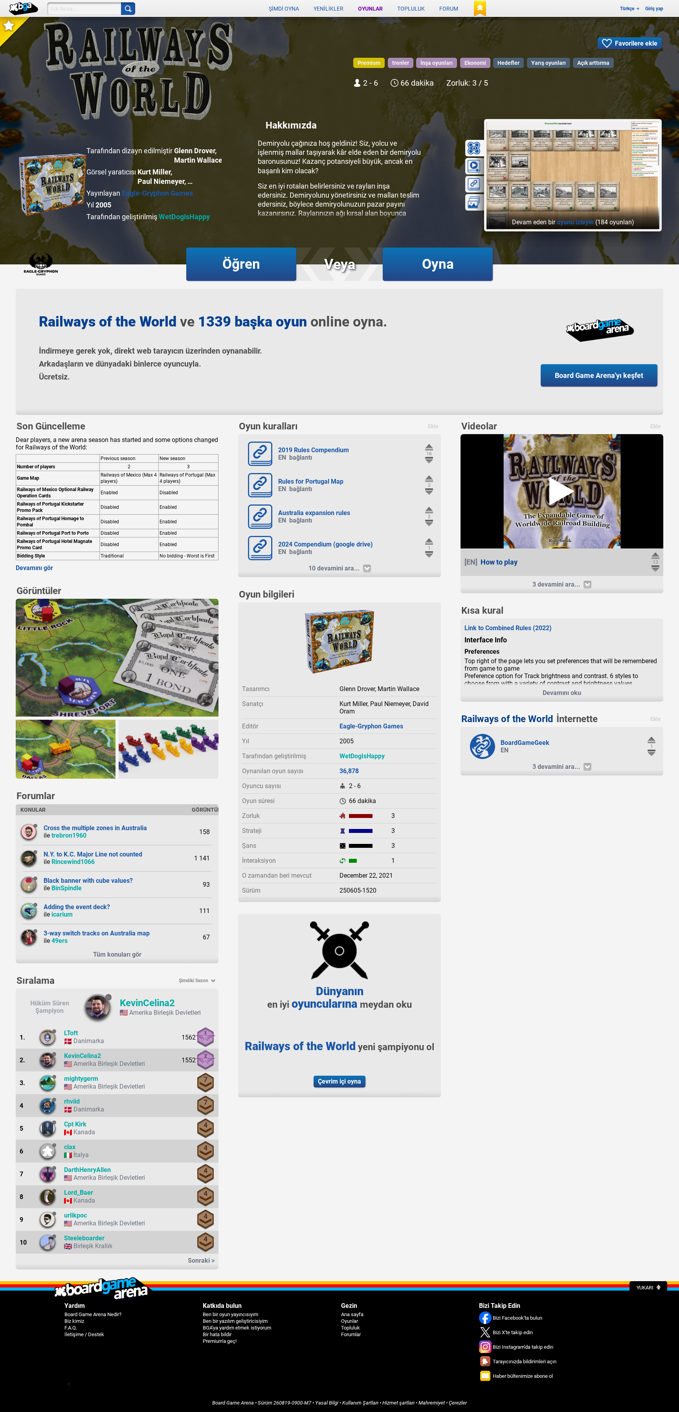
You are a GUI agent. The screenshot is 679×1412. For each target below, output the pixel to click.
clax (69, 1147)
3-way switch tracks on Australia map (97, 933)
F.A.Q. (70, 1328)
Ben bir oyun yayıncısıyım (230, 1314)
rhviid (72, 1101)
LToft (71, 1033)
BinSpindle (66, 888)
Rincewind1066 (73, 862)
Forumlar (351, 1334)
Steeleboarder (84, 1238)
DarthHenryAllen (87, 1170)
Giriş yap (654, 8)
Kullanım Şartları (360, 1403)
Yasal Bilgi (326, 1403)
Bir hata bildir (217, 1334)
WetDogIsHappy (184, 217)
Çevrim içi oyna (339, 1081)
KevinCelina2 (147, 1003)
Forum (448, 9)
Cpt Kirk (75, 1124)
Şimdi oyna (284, 9)
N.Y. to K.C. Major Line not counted (93, 854)
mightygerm (81, 1078)
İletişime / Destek (84, 1334)
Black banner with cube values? (88, 880)
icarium (62, 914)
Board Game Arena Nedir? (92, 1314)
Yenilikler (328, 9)
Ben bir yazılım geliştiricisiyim (235, 1321)
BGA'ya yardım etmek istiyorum (237, 1328)
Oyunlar (370, 9)
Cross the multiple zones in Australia (95, 828)
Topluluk (411, 9)
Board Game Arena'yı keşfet (599, 375)
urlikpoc (75, 1215)
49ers (59, 940)
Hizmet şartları (398, 1403)
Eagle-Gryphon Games (157, 193)
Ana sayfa (352, 1314)
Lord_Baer (78, 1192)
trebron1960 (68, 835)
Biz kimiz (74, 1321)
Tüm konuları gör (117, 954)
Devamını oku (562, 693)
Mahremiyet (431, 1403)
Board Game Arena (233, 1403)
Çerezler (458, 1403)
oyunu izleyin (575, 222)
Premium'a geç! (220, 1341)
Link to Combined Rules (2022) (508, 628)
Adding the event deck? (77, 907)
